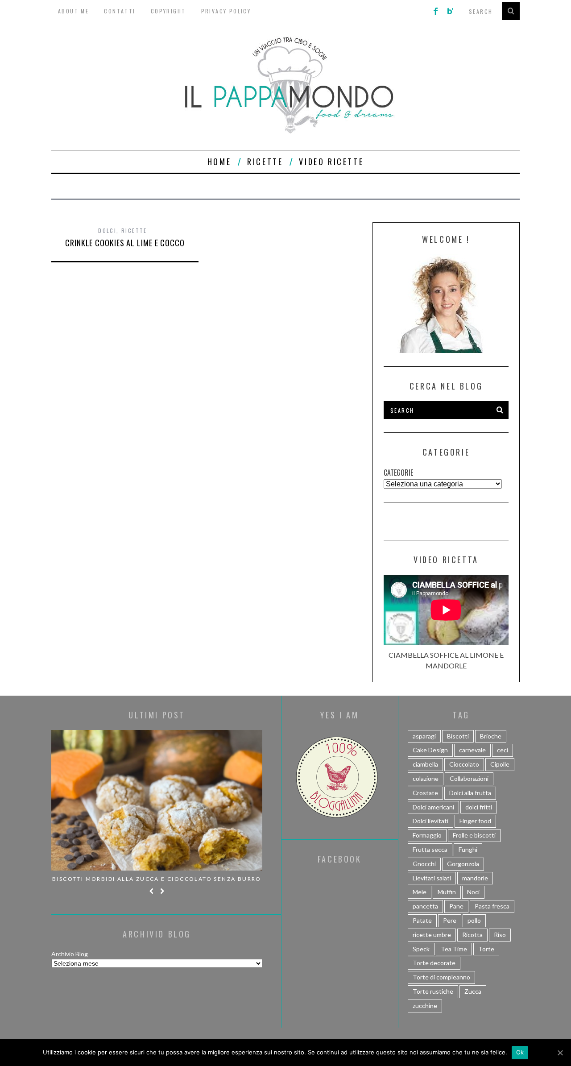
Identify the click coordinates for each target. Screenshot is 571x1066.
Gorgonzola (463, 863)
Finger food (475, 821)
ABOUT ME (73, 11)
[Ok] (559, 1052)
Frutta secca (430, 849)
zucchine (425, 1005)
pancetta (425, 906)
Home (219, 161)
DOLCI (107, 230)
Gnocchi (424, 863)
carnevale (472, 750)
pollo (474, 920)
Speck (421, 949)
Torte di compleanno (441, 977)
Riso (500, 934)
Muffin (447, 892)
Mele (419, 892)
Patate (422, 920)
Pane (456, 906)
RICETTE (265, 161)
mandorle (475, 878)
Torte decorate (434, 962)
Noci (473, 892)
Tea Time (454, 949)
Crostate (425, 792)
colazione (426, 778)
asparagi (424, 736)
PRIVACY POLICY (226, 11)
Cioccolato (464, 764)
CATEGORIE (398, 472)
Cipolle (499, 764)
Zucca (472, 991)
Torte (486, 949)
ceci (502, 750)
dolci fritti (478, 807)
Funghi (468, 849)
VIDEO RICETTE (331, 161)
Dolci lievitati (430, 821)
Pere (449, 920)
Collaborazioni (469, 778)
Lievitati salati (432, 878)
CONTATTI (119, 11)
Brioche (490, 736)
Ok (520, 1052)
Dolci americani (433, 807)
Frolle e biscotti (474, 835)
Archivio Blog (69, 954)
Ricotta (472, 934)
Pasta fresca (492, 906)
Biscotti (458, 736)
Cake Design (430, 750)
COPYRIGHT (168, 11)
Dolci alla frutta (470, 792)
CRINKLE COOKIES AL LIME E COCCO (125, 243)
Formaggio (427, 835)
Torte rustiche (433, 991)
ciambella (425, 764)
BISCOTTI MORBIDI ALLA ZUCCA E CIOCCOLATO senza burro (156, 878)
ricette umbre (432, 934)
